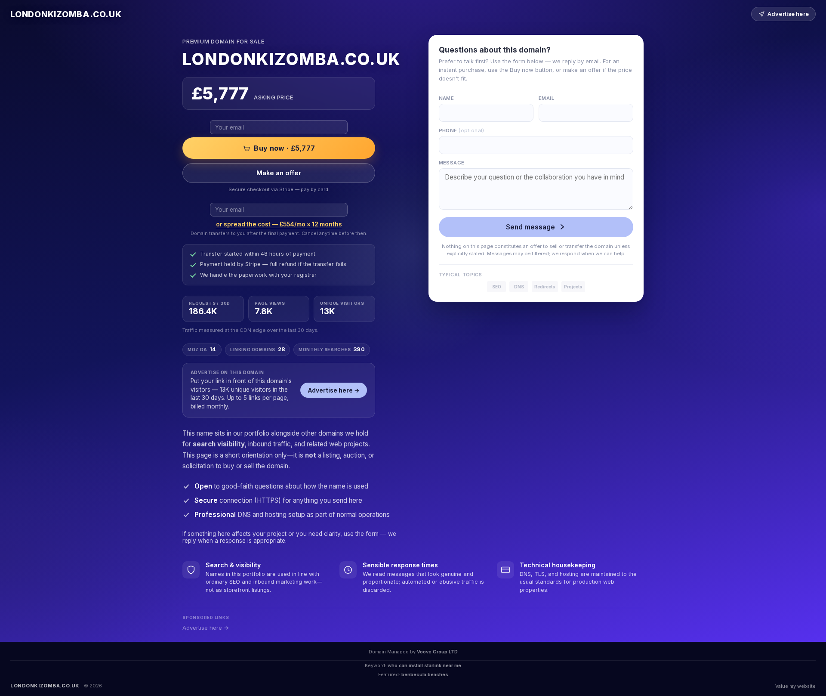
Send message (530, 227)
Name (446, 98)
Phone (461, 130)
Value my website (795, 686)
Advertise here (788, 14)
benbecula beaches (424, 674)
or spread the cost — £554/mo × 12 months (279, 224)
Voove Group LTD (437, 652)
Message (452, 163)
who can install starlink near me (424, 665)
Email (546, 98)
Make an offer (278, 173)
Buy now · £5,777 (284, 148)
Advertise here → (334, 390)
